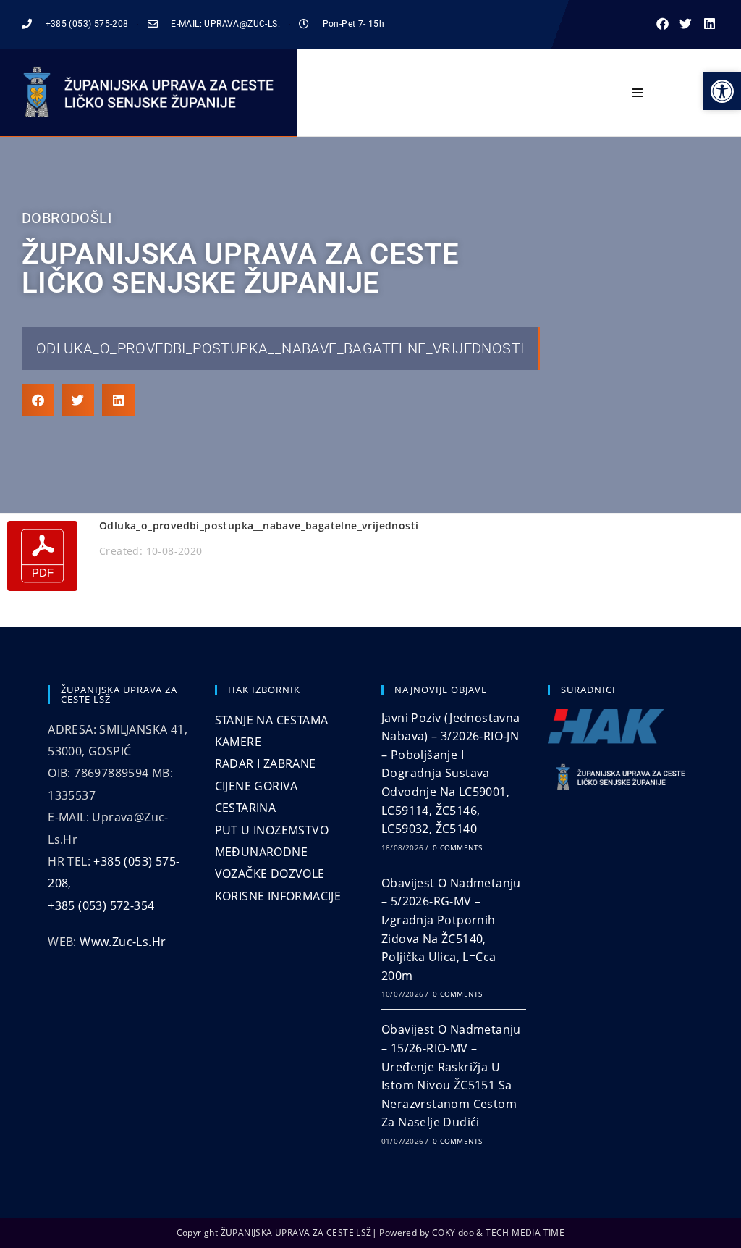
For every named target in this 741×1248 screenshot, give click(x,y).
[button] (662, 24)
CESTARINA (245, 808)
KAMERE (238, 742)
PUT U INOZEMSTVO (272, 830)
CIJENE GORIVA (256, 786)
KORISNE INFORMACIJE (278, 896)
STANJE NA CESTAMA (272, 720)
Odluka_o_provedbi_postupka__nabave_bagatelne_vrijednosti (280, 348)
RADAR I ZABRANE (265, 763)
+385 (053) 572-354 (101, 905)
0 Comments (457, 847)
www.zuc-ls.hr (123, 942)
